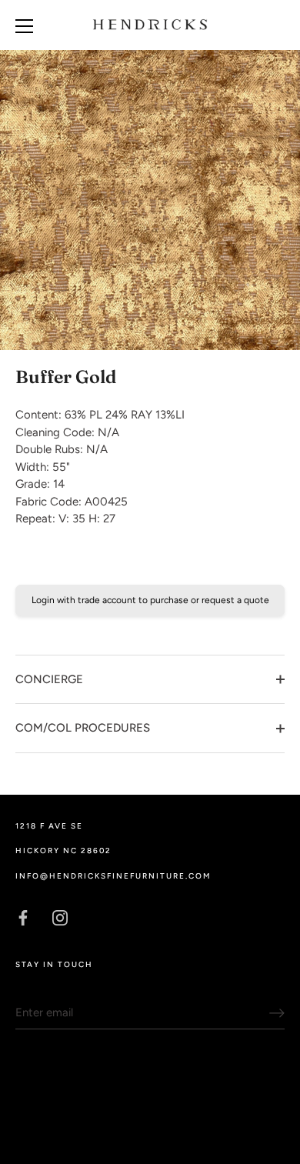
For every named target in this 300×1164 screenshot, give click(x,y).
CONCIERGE (49, 679)
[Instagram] (60, 916)
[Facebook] (23, 916)
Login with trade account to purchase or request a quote (150, 600)
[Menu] (25, 26)
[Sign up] (277, 1013)
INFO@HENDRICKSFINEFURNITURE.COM (113, 876)
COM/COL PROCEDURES (82, 728)
